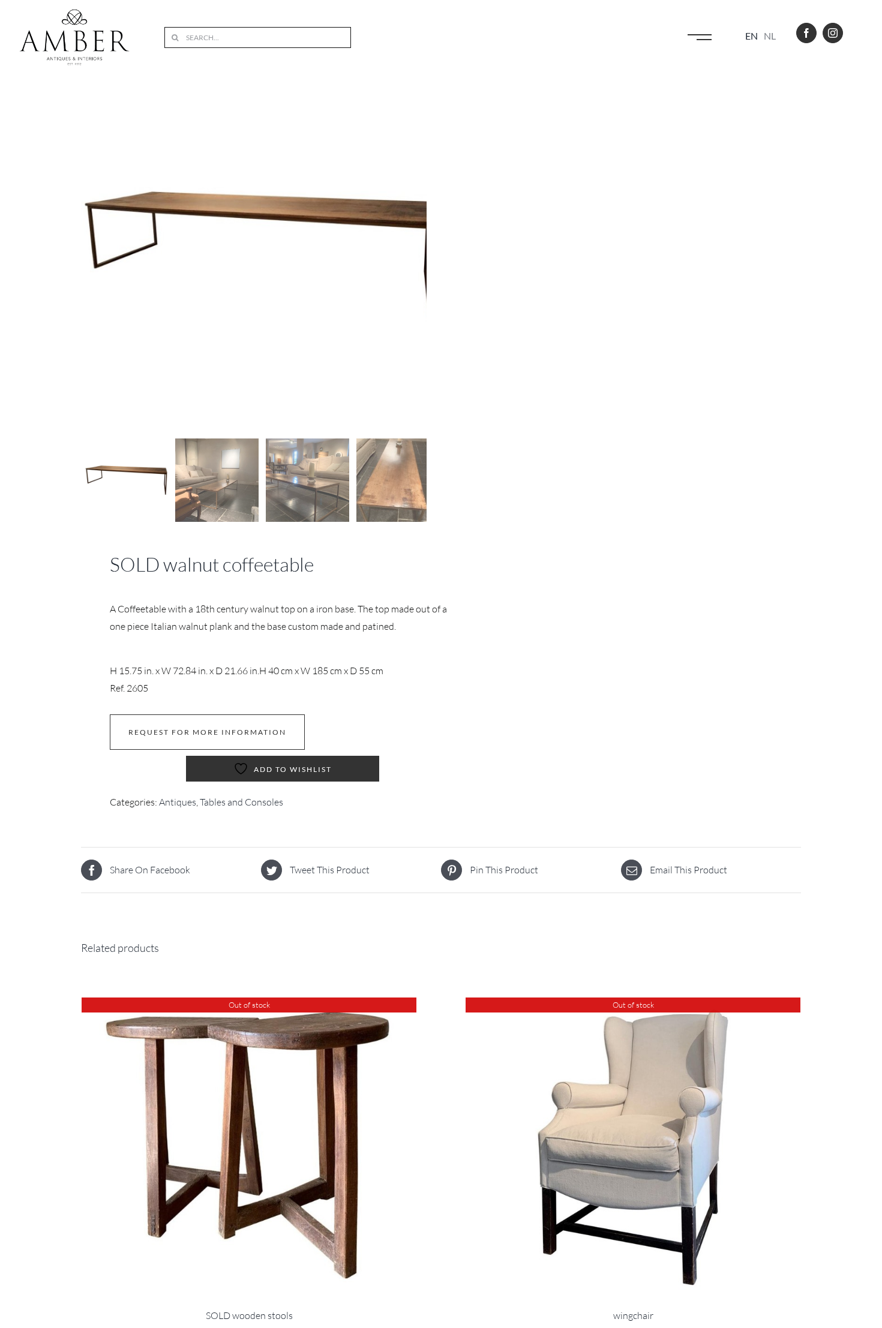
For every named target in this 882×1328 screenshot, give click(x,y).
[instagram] (833, 33)
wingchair (633, 1315)
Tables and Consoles (241, 802)
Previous (90, 254)
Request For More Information (207, 732)
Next (418, 254)
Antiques (177, 802)
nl (770, 35)
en (751, 35)
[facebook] (806, 33)
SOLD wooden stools (249, 1315)
